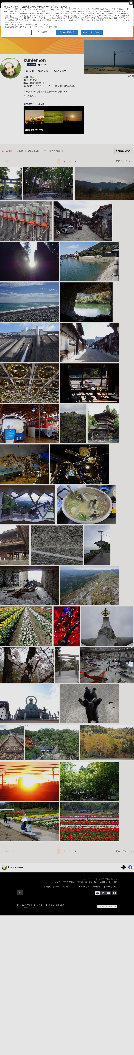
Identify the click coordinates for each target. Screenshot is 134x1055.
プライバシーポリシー (38, 27)
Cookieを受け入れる (91, 32)
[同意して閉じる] (131, 3)
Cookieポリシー (31, 25)
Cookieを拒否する (67, 32)
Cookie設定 (42, 32)
